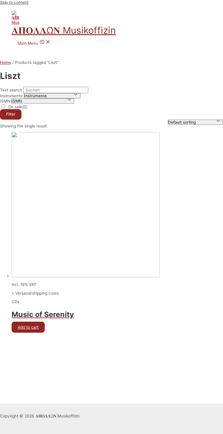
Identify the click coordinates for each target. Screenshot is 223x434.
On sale (18, 107)
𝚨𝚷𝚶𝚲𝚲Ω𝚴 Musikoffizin (64, 30)
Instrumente (11, 95)
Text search (11, 90)
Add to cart (28, 327)
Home (5, 62)
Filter (10, 114)
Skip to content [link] (14, 2)
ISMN (5, 101)
